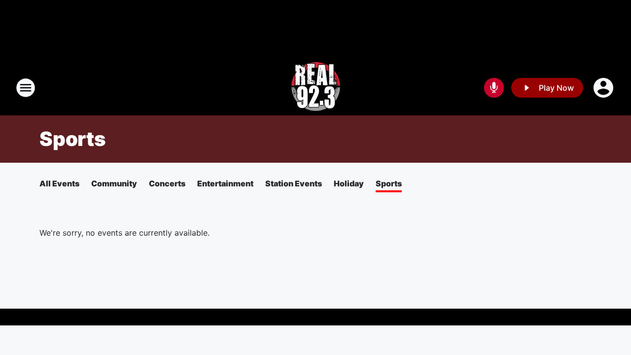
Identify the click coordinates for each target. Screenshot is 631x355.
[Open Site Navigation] (25, 88)
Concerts (167, 183)
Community (114, 183)
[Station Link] (316, 87)
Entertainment (225, 183)
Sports (389, 183)
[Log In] (604, 88)
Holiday (349, 183)
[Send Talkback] (494, 88)
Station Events (293, 183)
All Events (59, 183)
